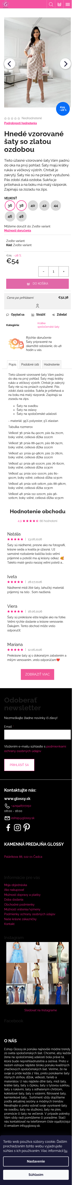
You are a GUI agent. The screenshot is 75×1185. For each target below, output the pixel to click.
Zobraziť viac (37, 674)
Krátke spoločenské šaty (48, 325)
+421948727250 (20, 805)
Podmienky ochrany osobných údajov (29, 914)
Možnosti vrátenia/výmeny (22, 909)
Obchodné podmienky (19, 904)
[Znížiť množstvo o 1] (44, 271)
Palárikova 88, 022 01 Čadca (23, 856)
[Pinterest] (26, 827)
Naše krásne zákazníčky (20, 919)
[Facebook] (8, 827)
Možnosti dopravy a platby (22, 894)
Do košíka (40, 283)
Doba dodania (13, 899)
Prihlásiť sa (19, 765)
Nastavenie (36, 1161)
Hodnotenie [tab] (52, 364)
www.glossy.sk (17, 799)
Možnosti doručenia (17, 230)
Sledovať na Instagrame (40, 1010)
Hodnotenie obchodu (37, 511)
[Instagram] (17, 827)
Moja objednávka (15, 885)
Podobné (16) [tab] (30, 364)
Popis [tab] (12, 364)
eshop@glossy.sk (22, 818)
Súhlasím (36, 1175)
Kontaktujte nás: (20, 790)
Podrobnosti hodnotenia (20, 123)
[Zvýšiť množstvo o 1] (64, 271)
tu (65, 1151)
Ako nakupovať (14, 889)
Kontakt (9, 924)
